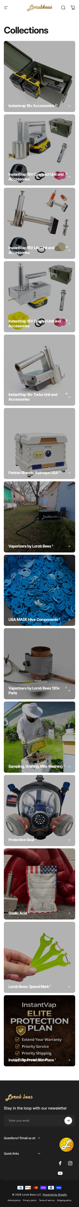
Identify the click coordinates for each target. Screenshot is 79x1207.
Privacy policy (30, 1200)
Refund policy (14, 1200)
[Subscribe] (68, 1120)
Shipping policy (64, 1200)
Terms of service (47, 1200)
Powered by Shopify (55, 1194)
